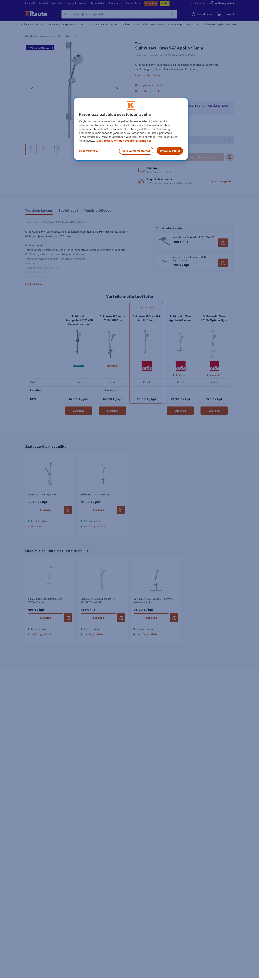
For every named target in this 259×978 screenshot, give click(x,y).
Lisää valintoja (88, 150)
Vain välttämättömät (136, 150)
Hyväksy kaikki (170, 150)
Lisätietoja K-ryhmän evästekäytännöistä (124, 140)
